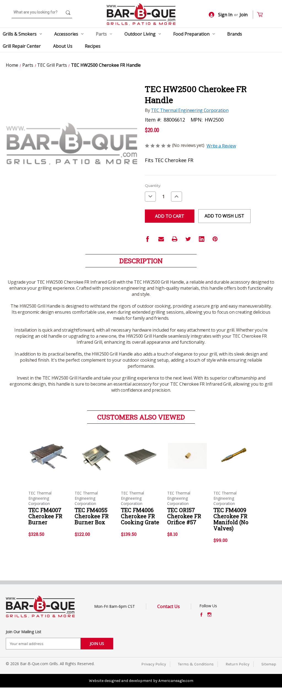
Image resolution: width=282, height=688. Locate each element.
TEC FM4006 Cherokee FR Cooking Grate (140, 516)
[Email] (161, 239)
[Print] (174, 239)
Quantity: (153, 185)
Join (244, 15)
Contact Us (168, 606)
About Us (62, 46)
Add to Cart (48, 461)
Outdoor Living (140, 34)
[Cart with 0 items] (262, 15)
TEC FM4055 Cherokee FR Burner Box (92, 516)
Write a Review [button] (221, 146)
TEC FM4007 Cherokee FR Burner (45, 516)
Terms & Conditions (196, 664)
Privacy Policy (153, 664)
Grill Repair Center (22, 46)
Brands (234, 34)
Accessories (66, 34)
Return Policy (238, 664)
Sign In (225, 15)
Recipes (93, 46)
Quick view (48, 451)
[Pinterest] (215, 239)
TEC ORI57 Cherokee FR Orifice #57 (184, 516)
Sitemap (268, 664)
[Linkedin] (201, 239)
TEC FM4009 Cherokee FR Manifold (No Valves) (230, 519)
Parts (101, 34)
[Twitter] (188, 239)
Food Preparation (191, 34)
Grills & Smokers (20, 34)
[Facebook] (147, 239)
